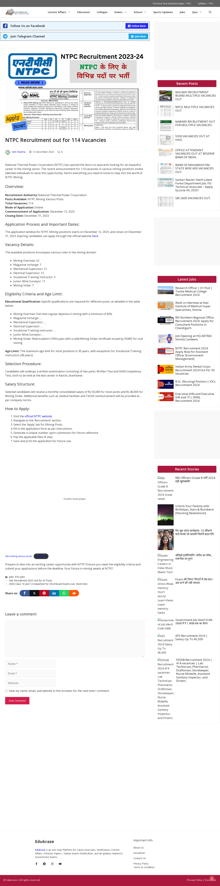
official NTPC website (38, 416)
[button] (210, 12)
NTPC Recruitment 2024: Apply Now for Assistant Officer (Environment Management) (191, 353)
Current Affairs (57, 12)
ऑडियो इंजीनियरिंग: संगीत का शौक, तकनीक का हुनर (193, 557)
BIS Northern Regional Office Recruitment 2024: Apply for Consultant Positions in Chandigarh (194, 322)
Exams (118, 12)
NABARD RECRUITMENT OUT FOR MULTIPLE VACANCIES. (195, 123)
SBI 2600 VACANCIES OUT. (193, 198)
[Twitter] (34, 593)
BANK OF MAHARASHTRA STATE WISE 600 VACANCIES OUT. (194, 168)
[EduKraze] (17, 12)
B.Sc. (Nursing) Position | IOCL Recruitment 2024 (195, 383)
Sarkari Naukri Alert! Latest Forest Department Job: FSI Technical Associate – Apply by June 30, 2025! (194, 185)
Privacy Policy (140, 863)
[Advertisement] (187, 46)
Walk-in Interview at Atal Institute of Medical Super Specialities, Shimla (193, 306)
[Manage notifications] (212, 878)
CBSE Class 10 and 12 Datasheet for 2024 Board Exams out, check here (48, 584)
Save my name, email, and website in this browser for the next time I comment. (59, 691)
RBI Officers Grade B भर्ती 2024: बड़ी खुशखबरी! (195, 479)
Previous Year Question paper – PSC (172, 3)
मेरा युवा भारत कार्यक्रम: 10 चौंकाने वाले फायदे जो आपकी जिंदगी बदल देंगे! (194, 532)
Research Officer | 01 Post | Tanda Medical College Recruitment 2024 (193, 291)
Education (83, 12)
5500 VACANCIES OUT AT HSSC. (192, 138)
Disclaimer (139, 853)
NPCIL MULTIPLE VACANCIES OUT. (194, 108)
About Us (138, 847)
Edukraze (40, 849)
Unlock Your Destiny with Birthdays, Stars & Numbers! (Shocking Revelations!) (194, 509)
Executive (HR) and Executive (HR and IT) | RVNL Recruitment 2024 (194, 397)
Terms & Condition (144, 867)
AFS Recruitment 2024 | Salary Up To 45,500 (191, 637)
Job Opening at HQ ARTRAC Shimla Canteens (193, 337)
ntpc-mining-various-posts (18, 556)
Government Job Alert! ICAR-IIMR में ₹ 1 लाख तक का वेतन (194, 621)
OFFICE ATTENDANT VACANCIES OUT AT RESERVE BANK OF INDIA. (195, 153)
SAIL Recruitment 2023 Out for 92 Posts (30, 580)
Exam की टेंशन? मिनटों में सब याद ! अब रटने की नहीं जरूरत (194, 581)
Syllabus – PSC (205, 3)
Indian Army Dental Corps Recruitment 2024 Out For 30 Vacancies (195, 369)
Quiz (195, 12)
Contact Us (139, 858)
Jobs (182, 12)
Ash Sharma (18, 151)
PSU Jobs (20, 576)
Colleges (102, 12)
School (138, 12)
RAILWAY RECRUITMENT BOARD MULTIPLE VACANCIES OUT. (195, 95)
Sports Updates (163, 12)
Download (41, 556)
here (95, 236)
